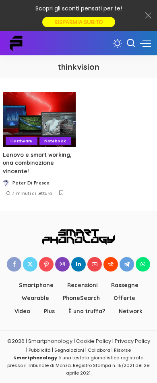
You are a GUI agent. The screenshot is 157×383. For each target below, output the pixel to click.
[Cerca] (131, 43)
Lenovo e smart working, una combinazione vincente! (37, 162)
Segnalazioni (69, 350)
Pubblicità (40, 350)
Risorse (122, 350)
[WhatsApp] (143, 264)
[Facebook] (14, 264)
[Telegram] (127, 264)
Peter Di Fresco (31, 183)
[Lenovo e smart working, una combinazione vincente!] (39, 119)
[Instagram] (62, 264)
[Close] (148, 16)
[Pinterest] (46, 264)
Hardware (21, 141)
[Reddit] (110, 264)
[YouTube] (94, 264)
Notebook (55, 141)
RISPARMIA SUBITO (78, 22)
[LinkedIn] (78, 264)
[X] (30, 264)
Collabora (99, 350)
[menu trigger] (145, 43)
